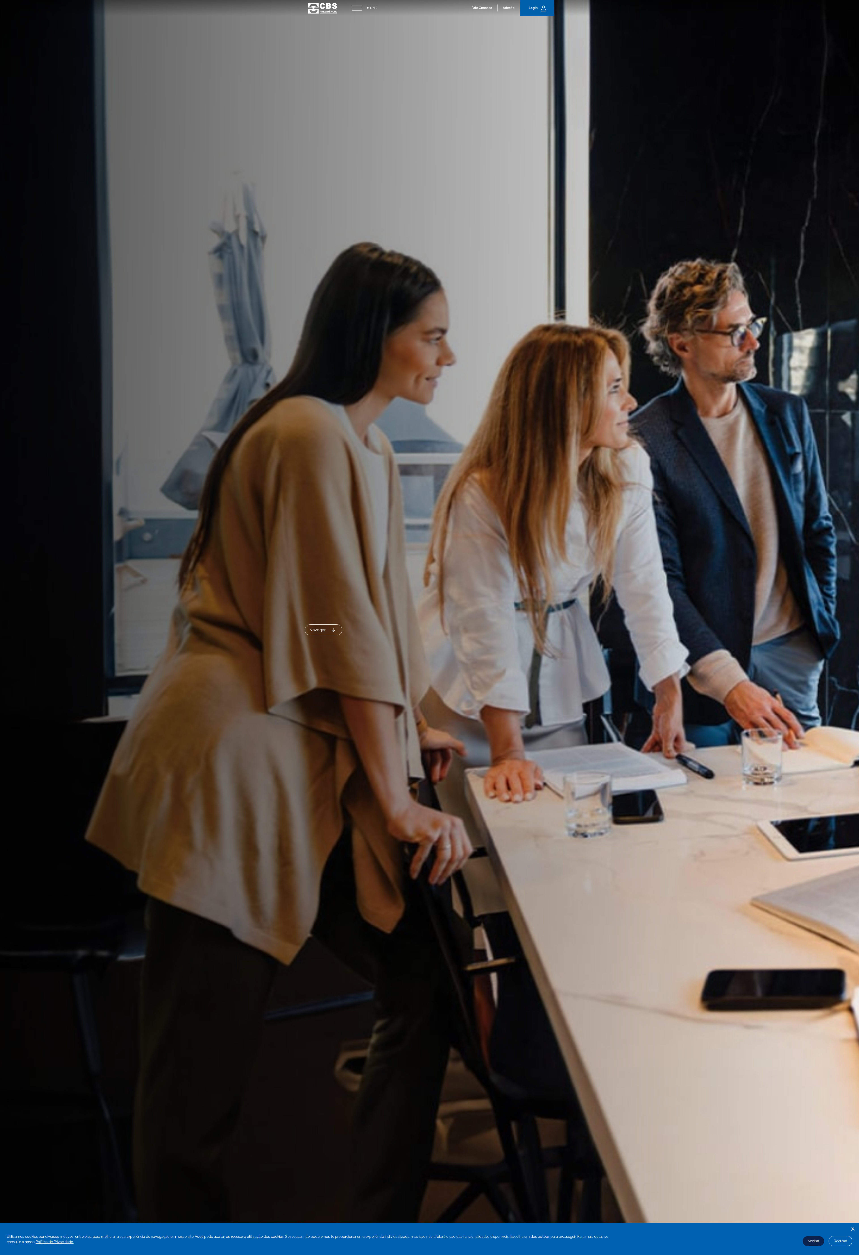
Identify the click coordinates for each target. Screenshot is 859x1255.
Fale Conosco (482, 8)
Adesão (509, 8)
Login (533, 8)
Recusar (840, 1241)
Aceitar (813, 1241)
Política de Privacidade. (55, 1242)
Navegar (317, 630)
